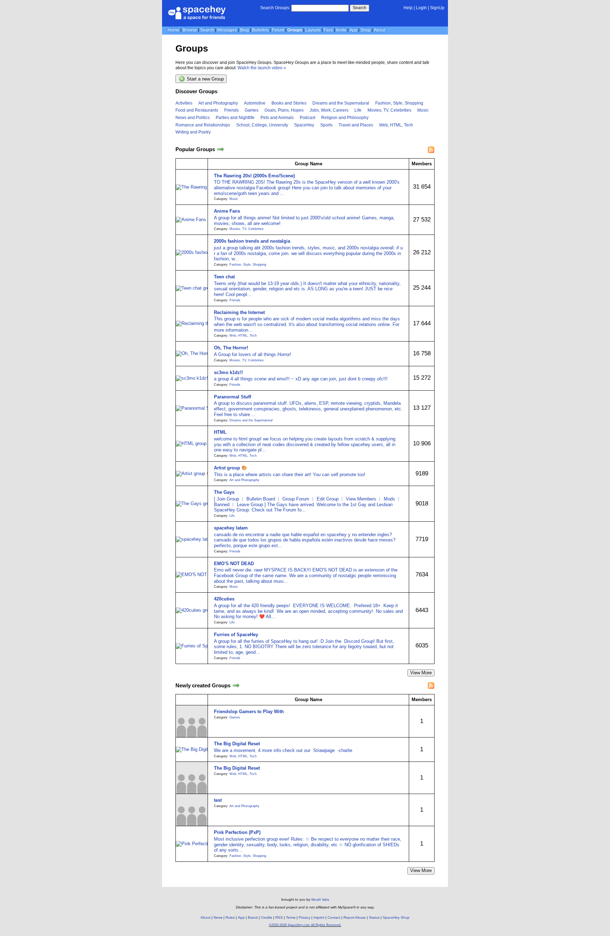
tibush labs (320, 899)
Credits (266, 917)
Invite (341, 30)
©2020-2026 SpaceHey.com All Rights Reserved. (305, 925)
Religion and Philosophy (345, 117)
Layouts (313, 30)
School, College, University (262, 125)
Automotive (254, 103)
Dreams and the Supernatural (340, 103)
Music (423, 110)
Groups (294, 30)
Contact (334, 917)
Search (359, 7)
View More (421, 672)
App (353, 30)
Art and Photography (218, 103)
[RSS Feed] (431, 150)
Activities (183, 103)
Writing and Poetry (193, 132)
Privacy (304, 917)
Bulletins (260, 30)
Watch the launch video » (262, 67)
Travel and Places (356, 125)
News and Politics (192, 117)
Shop (365, 30)
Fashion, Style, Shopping (399, 103)
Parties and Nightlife (235, 117)
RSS (279, 917)
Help (408, 7)
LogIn (421, 7)
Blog (244, 30)
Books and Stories (288, 103)
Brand (253, 917)
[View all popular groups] (220, 150)
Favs (328, 30)
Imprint (318, 917)
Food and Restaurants (196, 110)
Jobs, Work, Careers (329, 110)
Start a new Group (204, 79)
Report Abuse (354, 917)
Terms (290, 917)
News (218, 917)
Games (251, 110)
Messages (227, 30)
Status (374, 917)
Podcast (307, 117)
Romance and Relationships (202, 125)
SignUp (437, 7)
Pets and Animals (277, 117)
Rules (230, 917)
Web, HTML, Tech (396, 125)
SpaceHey (304, 125)
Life (357, 110)
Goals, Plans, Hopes (284, 110)
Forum (278, 30)
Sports (326, 125)
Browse (190, 30)
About (379, 30)
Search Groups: (275, 7)
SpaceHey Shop (396, 917)
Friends (231, 110)
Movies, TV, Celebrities (389, 110)
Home (173, 30)
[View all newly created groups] (236, 685)
